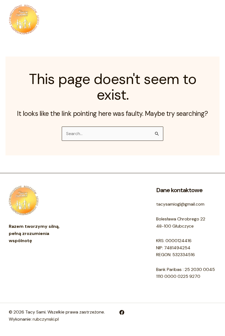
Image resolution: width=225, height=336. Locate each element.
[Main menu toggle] (210, 19)
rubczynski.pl (46, 319)
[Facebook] (121, 312)
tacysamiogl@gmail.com (180, 204)
